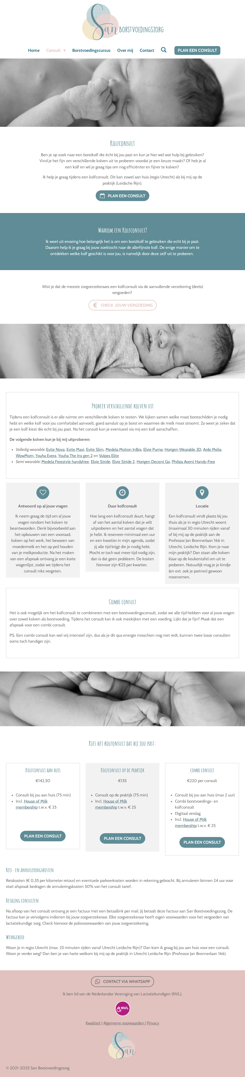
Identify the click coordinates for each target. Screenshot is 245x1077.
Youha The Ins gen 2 (75, 455)
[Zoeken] (163, 50)
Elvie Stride (100, 461)
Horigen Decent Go (153, 461)
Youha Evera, (46, 455)
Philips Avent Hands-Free (193, 461)
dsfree (83, 461)
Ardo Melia (212, 449)
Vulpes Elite (109, 455)
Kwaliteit (93, 1023)
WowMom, (25, 455)
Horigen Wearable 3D (183, 449)
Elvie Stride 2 (123, 461)
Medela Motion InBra (123, 449)
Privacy (153, 1023)
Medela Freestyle (56, 461)
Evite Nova (55, 449)
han (74, 461)
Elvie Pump (153, 449)
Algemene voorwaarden (124, 1023)
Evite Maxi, (76, 449)
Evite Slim (95, 449)
